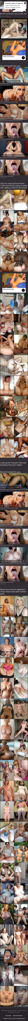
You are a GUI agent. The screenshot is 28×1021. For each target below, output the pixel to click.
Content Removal (18, 1015)
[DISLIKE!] (7, 16)
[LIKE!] (1, 16)
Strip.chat (18, 11)
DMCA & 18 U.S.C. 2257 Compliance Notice (14, 1018)
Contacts (9, 1015)
